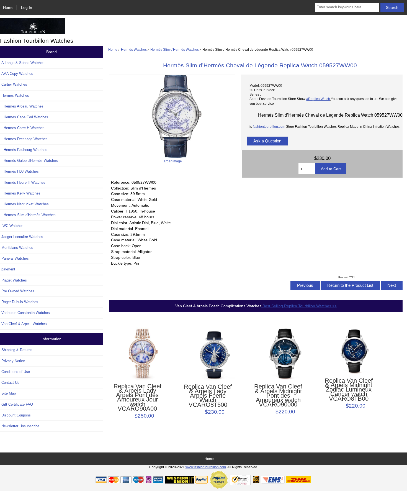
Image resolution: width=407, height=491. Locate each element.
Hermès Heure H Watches (23, 182)
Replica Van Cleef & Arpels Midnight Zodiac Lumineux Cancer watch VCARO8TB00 (349, 390)
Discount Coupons (16, 415)
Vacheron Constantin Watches (25, 313)
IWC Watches (12, 226)
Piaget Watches (14, 280)
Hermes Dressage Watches (24, 139)
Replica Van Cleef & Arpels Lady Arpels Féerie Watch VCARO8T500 (208, 396)
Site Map (8, 393)
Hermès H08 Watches (20, 171)
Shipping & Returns (16, 350)
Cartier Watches (14, 84)
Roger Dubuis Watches (19, 302)
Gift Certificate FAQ (17, 404)
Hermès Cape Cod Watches (24, 117)
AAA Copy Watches (17, 73)
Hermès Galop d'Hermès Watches (29, 160)
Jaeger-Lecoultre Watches (22, 237)
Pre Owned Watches (17, 291)
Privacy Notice (13, 361)
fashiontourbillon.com (269, 126)
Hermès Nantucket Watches (25, 204)
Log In (26, 7)
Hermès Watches (134, 49)
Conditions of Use (15, 372)
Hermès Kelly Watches (20, 193)
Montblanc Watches (17, 248)
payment (8, 269)
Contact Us (10, 382)
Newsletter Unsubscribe (20, 426)
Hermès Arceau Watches (22, 106)
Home (8, 7)
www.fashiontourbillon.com (206, 467)
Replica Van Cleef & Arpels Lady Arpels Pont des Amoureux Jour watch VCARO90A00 (137, 397)
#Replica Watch (318, 99)
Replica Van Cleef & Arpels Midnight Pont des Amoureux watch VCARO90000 (278, 395)
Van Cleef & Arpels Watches (24, 324)
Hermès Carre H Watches (23, 128)
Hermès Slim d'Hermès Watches (174, 49)
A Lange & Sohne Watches (23, 63)
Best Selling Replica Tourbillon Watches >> (299, 306)
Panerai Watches (15, 258)
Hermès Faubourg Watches (24, 150)
